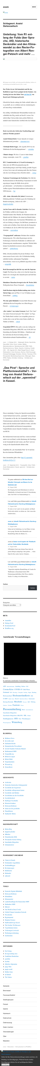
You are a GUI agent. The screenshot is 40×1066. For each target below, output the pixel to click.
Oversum (10, 705)
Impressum (6, 1013)
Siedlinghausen (8, 719)
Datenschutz (7, 1018)
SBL (25, 715)
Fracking (25, 692)
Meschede (18, 701)
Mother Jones (9, 972)
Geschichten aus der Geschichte (14, 795)
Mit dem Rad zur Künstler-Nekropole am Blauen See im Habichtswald (20, 482)
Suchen (5, 584)
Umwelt (32, 348)
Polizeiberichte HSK (11, 837)
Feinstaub (30, 354)
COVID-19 (18, 689)
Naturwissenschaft (20, 346)
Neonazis (25, 702)
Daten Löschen (8, 1027)
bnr (14, 191)
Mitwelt (7, 907)
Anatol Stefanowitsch (9, 467)
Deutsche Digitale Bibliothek (13, 891)
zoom (6, 6)
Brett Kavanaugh (30, 352)
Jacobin (7, 961)
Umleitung (27, 348)
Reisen (16, 348)
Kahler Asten (11, 698)
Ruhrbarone (8, 871)
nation (13, 277)
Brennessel (7, 990)
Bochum (23, 352)
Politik (30, 346)
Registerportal (9, 917)
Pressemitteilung (12, 709)
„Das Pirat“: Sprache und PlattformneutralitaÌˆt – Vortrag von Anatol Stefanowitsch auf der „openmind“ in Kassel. (20, 374)
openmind (22, 467)
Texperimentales (9, 762)
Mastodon (6, 1041)
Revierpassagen (9, 868)
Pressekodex (8, 915)
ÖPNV (4, 358)
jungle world (8, 969)
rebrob (18, 322)
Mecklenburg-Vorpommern (18, 356)
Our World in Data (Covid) (13, 909)
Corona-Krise (8, 689)
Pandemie (16, 705)
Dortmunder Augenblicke (12, 863)
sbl (30, 337)
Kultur (11, 344)
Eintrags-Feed (9, 623)
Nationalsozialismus (8, 346)
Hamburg (34, 692)
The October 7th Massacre (12, 925)
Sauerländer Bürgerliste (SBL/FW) (13, 715)
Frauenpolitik (23, 465)
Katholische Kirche (24, 698)
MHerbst (7, 834)
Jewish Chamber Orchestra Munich (15, 749)
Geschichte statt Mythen (12, 793)
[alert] (20, 660)
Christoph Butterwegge (9, 354)
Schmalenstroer (9, 845)
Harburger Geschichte (11, 801)
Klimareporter (9, 899)
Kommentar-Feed (10, 626)
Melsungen (28, 356)
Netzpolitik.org (9, 754)
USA (4, 350)
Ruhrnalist (8, 873)
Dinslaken (18, 354)
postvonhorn (14, 230)
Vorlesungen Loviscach (12, 930)
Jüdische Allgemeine (11, 964)
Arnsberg (18, 686)
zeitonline (31, 149)
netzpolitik (8, 264)
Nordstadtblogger (10, 865)
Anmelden (8, 620)
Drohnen (24, 354)
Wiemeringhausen (7, 722)
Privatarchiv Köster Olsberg (13, 839)
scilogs (34, 173)
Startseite (6, 986)
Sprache (21, 348)
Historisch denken (10, 803)
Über (4, 1036)
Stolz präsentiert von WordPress (23, 1047)
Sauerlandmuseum (29, 709)
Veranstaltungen (8, 1032)
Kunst (15, 344)
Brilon (23, 686)
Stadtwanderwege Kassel (12, 922)
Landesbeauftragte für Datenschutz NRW (17, 902)
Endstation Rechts (10, 743)
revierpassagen (14, 306)
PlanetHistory (9, 811)
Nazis (33, 356)
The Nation (8, 977)
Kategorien (6, 602)
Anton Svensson (15, 352)
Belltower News (9, 738)
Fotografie (20, 692)
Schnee (29, 715)
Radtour (9, 358)
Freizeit (5, 1004)
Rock (23, 709)
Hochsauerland (7, 696)
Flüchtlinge (15, 692)
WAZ (20, 719)
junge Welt (8, 967)
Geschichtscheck (10, 798)
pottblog (15, 295)
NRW (26, 346)
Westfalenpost (26, 719)
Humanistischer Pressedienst (13, 746)
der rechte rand (9, 741)
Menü (34, 7)
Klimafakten (8, 896)
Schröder (14, 358)
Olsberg (33, 702)
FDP (11, 692)
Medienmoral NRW (11, 751)
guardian (25, 157)
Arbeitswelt (21, 342)
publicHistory (14, 248)
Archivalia (8, 782)
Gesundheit (6, 344)
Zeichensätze (9, 936)
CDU (27, 686)
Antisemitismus (10, 686)
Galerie (5, 1009)
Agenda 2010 (13, 350)
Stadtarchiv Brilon (10, 814)
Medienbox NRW (10, 904)
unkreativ (7, 876)
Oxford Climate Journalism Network (15, 912)
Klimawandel (6, 356)
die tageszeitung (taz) (11, 954)
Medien (25, 344)
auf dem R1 (28, 94)
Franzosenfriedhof (9, 995)
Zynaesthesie (8, 767)
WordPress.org (9, 628)
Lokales (20, 344)
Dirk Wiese (26, 689)
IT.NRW (5, 699)
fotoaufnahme (30, 285)
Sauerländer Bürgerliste (10, 713)
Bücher (26, 342)
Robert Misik (9, 759)
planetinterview (25, 141)
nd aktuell (8, 974)
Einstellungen (5, 1065)
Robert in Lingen (10, 756)
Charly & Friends (10, 860)
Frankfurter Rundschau (12, 956)
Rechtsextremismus (8, 348)
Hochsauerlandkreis (21, 695)
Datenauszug (7, 1022)
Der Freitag (8, 951)
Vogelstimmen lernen (11, 928)
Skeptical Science (10, 920)
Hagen (29, 692)
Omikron (5, 705)
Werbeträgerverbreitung (12, 933)
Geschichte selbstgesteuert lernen (14, 790)
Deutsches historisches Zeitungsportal (16, 785)
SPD (16, 718)
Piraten (22, 705)
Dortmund (6, 692)
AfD (8, 350)
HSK (32, 696)
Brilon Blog (8, 829)
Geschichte (32, 342)
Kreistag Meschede (8, 702)
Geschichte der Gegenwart (13, 788)
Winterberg (17, 722)
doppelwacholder (8, 204)
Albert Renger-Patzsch (24, 350)
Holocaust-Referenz (11, 806)
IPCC (34, 354)
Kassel (17, 467)
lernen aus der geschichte (12, 808)
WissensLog (8, 764)
